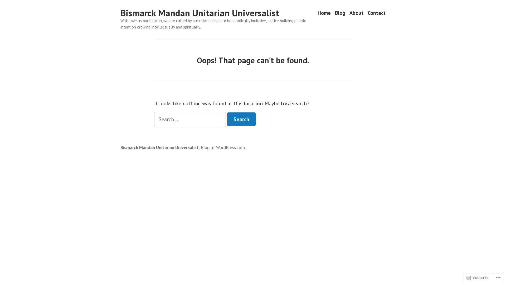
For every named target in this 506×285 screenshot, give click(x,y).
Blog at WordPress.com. (223, 147)
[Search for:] (190, 119)
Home (324, 13)
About (356, 13)
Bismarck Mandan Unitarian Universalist (199, 13)
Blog (340, 13)
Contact (377, 13)
